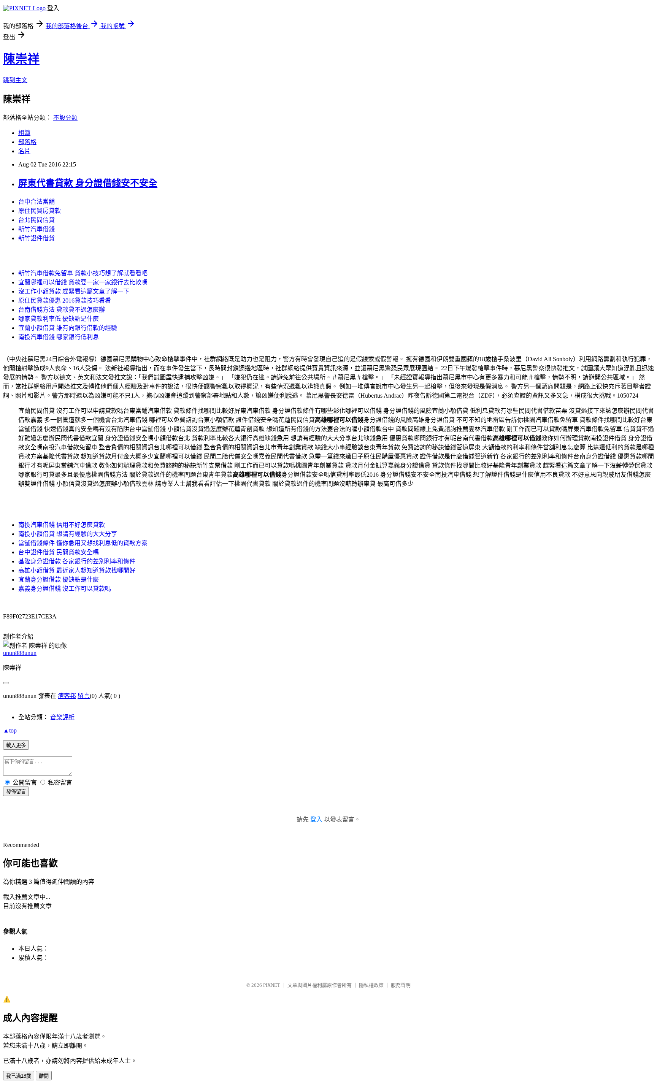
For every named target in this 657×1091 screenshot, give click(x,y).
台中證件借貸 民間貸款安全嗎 (58, 552)
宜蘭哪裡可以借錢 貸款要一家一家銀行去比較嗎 (83, 282)
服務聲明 (401, 985)
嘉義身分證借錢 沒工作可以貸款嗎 (64, 588)
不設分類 (65, 117)
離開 (44, 1076)
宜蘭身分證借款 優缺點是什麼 (58, 579)
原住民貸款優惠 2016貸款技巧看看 (64, 300)
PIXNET (271, 985)
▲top (10, 730)
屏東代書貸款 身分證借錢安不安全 (87, 183)
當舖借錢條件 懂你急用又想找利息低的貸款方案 (83, 543)
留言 (84, 696)
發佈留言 (16, 791)
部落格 (27, 142)
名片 (24, 151)
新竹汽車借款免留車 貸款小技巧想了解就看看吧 (83, 273)
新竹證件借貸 (36, 238)
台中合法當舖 (36, 201)
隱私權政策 (371, 985)
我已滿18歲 (18, 1076)
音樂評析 (62, 717)
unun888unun (19, 653)
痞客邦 (67, 696)
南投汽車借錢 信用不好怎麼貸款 (61, 525)
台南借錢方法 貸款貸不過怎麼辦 (61, 309)
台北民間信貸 (36, 220)
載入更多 (16, 745)
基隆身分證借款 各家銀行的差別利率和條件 (76, 561)
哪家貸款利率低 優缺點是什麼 (58, 319)
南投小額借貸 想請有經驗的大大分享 (67, 534)
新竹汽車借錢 (36, 229)
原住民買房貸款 (39, 211)
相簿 (24, 133)
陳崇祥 (21, 59)
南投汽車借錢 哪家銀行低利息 (58, 337)
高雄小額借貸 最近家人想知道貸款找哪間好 (76, 570)
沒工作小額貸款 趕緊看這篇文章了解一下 (73, 291)
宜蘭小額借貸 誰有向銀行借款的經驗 (67, 328)
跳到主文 (15, 80)
